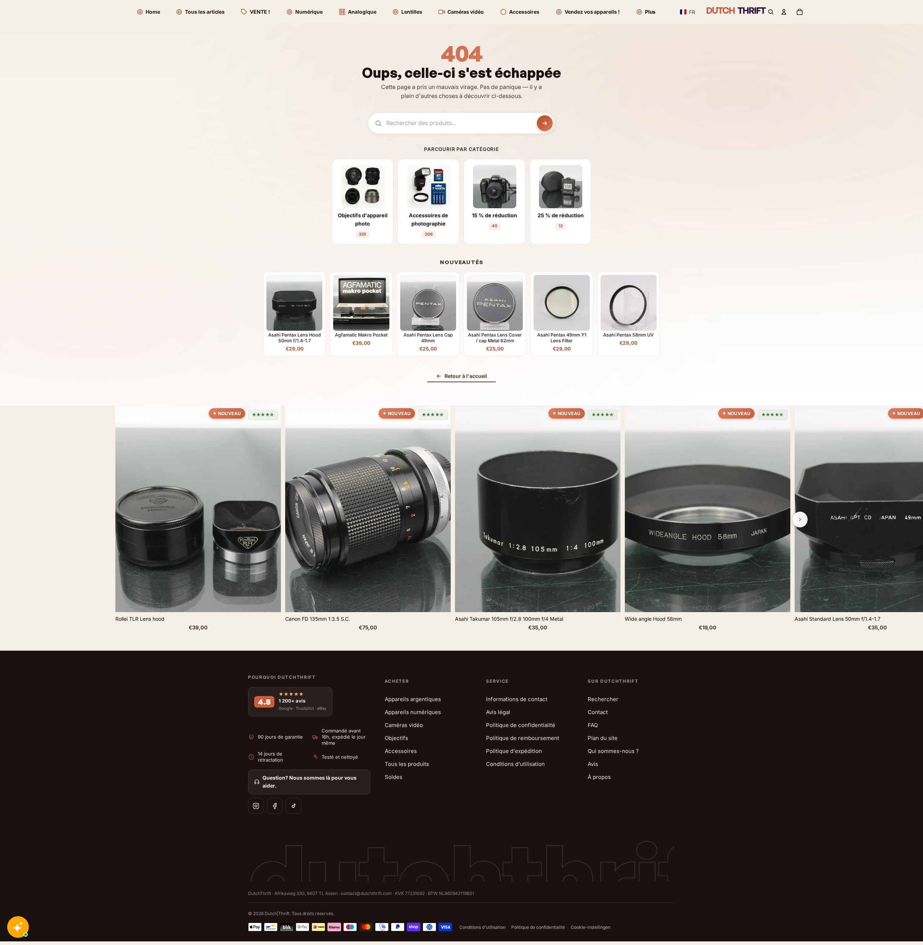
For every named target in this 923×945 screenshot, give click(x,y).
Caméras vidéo (404, 725)
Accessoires (401, 751)
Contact (598, 712)
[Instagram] (256, 806)
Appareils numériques (413, 712)
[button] (687, 12)
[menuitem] (645, 12)
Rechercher (603, 699)
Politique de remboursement (522, 738)
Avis (593, 764)
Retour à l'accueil (466, 376)
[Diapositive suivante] (800, 519)
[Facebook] (275, 806)
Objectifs (396, 738)
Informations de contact (516, 699)
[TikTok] (293, 806)
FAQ (593, 725)
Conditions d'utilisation (515, 764)
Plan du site (603, 738)
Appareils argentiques (413, 699)
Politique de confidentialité (520, 725)
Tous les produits (407, 764)
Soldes (393, 777)
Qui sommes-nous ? (613, 751)
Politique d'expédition (514, 751)
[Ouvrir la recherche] (771, 12)
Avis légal (498, 712)
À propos (599, 777)
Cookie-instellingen (590, 927)
